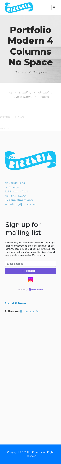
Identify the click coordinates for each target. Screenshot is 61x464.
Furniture (19, 116)
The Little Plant (11, 125)
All (10, 92)
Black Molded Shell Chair (18, 113)
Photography (23, 96)
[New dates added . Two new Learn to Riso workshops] (30, 389)
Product (44, 96)
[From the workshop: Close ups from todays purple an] (30, 418)
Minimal (43, 92)
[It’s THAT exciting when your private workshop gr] (30, 331)
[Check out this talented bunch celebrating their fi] (30, 360)
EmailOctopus (37, 290)
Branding (24, 92)
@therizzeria (28, 311)
